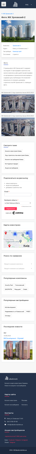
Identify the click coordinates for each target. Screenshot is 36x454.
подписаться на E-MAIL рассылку (15, 436)
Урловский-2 (17, 45)
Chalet (25, 289)
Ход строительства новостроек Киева (17, 155)
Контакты (25, 404)
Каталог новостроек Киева (13, 151)
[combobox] (18, 264)
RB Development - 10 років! (14, 338)
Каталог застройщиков (12, 404)
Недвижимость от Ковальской (14, 311)
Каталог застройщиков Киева (14, 159)
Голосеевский (19, 285)
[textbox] (18, 264)
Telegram (18, 440)
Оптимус (8, 315)
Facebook (12, 440)
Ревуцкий (17, 289)
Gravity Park (9, 285)
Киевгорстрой (17, 51)
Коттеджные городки (11, 164)
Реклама (24, 400)
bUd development (10, 307)
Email (6, 192)
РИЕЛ (28, 311)
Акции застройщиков (11, 168)
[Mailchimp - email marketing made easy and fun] (14, 213)
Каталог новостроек (11, 400)
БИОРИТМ (8, 289)
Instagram (24, 440)
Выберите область (11, 200)
